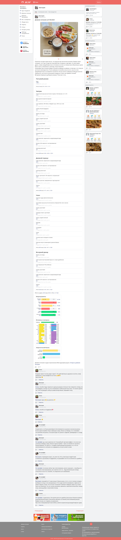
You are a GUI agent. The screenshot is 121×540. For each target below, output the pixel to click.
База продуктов (52, 12)
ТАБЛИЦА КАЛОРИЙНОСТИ (46, 526)
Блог (36, 12)
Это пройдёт (42, 425)
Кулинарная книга (42, 12)
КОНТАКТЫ (71, 530)
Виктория (42, 7)
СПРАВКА (63, 526)
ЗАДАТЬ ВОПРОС (65, 530)
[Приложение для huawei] (26, 51)
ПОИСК (42, 524)
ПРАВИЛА (69, 533)
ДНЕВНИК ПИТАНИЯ (25, 524)
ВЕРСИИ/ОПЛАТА (65, 528)
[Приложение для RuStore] (26, 43)
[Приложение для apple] (26, 47)
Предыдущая (39, 510)
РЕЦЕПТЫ (23, 526)
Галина (41, 493)
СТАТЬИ (22, 531)
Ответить (41, 379)
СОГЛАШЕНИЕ (64, 533)
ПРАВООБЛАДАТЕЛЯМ (66, 524)
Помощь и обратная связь (25, 39)
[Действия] (82, 371)
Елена (40, 369)
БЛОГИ (22, 529)
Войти (99, 2)
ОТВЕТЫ (42, 531)
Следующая (79, 510)
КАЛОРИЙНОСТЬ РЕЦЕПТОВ (46, 529)
